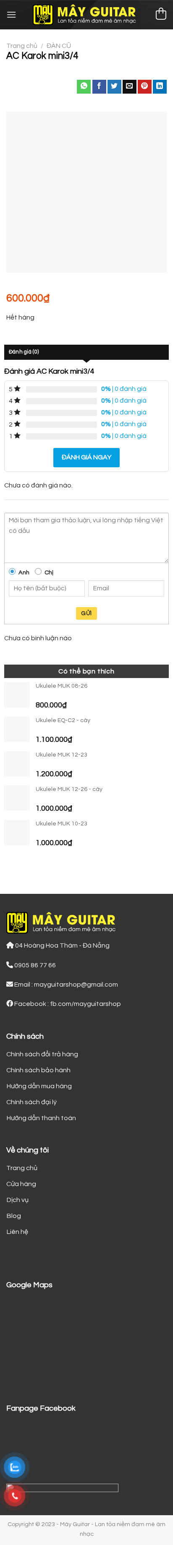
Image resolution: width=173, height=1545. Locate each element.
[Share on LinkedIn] (160, 87)
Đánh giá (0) (24, 352)
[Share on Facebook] (99, 87)
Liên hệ (17, 1231)
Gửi (86, 613)
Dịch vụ (17, 1200)
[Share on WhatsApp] (84, 87)
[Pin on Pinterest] (145, 87)
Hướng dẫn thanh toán (41, 1118)
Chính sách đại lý (31, 1102)
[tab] (86, 352)
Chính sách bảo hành (38, 1070)
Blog (13, 1215)
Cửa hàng (21, 1184)
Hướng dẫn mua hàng (39, 1086)
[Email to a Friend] (129, 87)
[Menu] (11, 14)
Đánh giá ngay (86, 457)
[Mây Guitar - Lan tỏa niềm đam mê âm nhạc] (87, 14)
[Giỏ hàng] (161, 15)
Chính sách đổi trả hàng (42, 1054)
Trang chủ (21, 45)
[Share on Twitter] (114, 87)
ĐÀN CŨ (59, 45)
